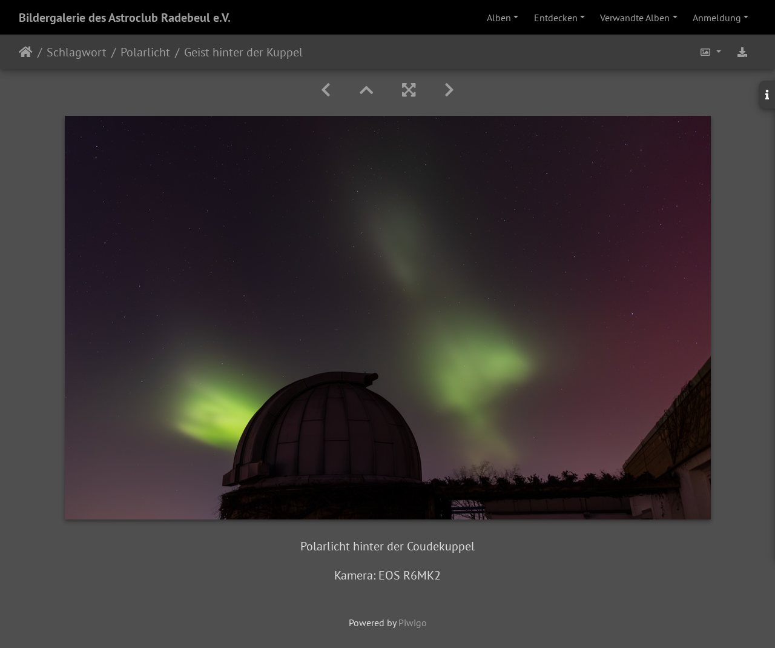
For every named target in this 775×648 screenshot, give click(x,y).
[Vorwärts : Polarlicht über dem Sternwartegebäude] (449, 90)
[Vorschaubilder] (366, 90)
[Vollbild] (409, 90)
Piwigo (412, 622)
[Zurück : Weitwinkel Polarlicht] (325, 90)
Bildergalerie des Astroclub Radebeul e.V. (125, 17)
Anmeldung (717, 18)
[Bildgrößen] (710, 51)
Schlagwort (77, 52)
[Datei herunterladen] (742, 51)
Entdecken (556, 18)
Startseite (26, 52)
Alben (499, 18)
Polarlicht (145, 52)
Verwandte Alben (635, 18)
